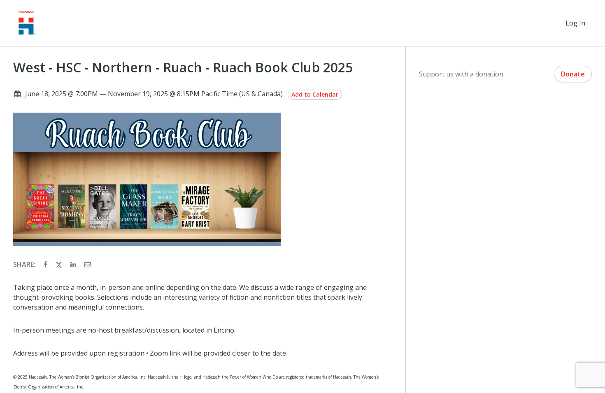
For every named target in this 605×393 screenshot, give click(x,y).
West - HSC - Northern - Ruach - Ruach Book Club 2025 (183, 67)
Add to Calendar (314, 94)
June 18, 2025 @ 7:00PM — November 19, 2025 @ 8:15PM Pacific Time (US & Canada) (154, 93)
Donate (573, 74)
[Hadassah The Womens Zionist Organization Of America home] (26, 23)
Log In (575, 23)
